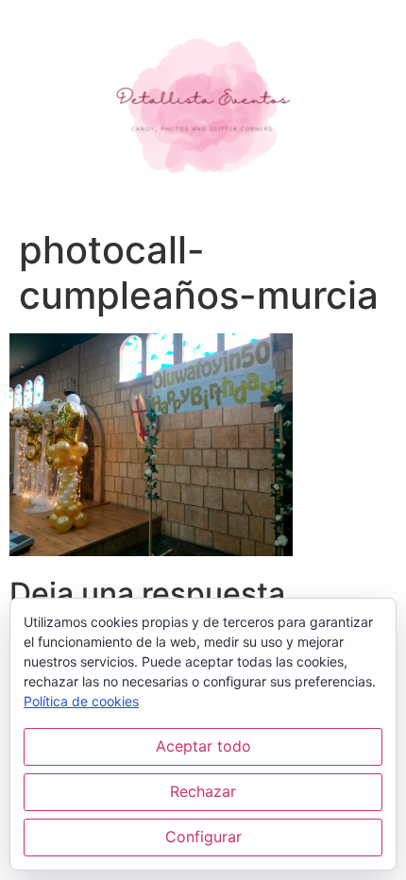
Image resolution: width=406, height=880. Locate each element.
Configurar (203, 836)
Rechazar (203, 791)
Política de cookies (81, 701)
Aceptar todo (203, 745)
